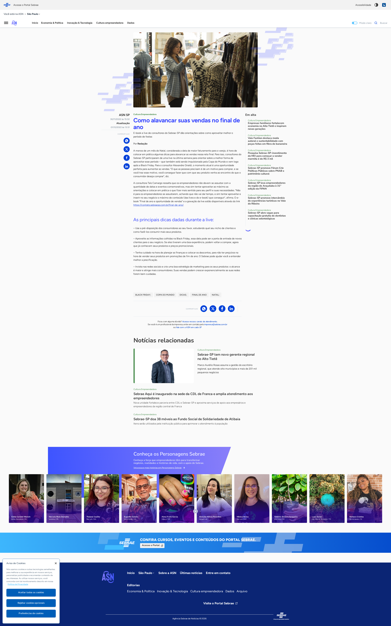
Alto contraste (376, 5)
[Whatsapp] (127, 141)
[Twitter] (127, 149)
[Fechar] (55, 563)
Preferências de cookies (31, 613)
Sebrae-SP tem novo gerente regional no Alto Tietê (226, 356)
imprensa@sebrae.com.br (215, 324)
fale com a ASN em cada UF (189, 327)
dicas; (183, 295)
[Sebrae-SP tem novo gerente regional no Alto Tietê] (163, 366)
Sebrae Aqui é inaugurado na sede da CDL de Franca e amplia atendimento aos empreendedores (193, 396)
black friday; (143, 295)
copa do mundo (165, 295)
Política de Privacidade (18, 584)
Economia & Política (141, 591)
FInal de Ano (199, 295)
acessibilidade (363, 5)
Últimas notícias (191, 573)
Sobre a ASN (167, 573)
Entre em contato (218, 573)
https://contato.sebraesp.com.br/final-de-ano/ (158, 205)
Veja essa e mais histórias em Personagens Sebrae (157, 467)
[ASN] (108, 577)
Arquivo (242, 591)
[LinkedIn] (127, 166)
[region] (31, 591)
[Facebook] (127, 158)
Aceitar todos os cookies (31, 592)
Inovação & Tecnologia (172, 591)
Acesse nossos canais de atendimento (199, 321)
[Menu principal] (6, 22)
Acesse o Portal (151, 545)
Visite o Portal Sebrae (218, 603)
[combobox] (34, 14)
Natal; (215, 295)
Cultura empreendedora (206, 591)
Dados (229, 591)
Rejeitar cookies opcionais (31, 603)
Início (35, 22)
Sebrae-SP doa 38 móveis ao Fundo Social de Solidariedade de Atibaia (186, 419)
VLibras (384, 5)
